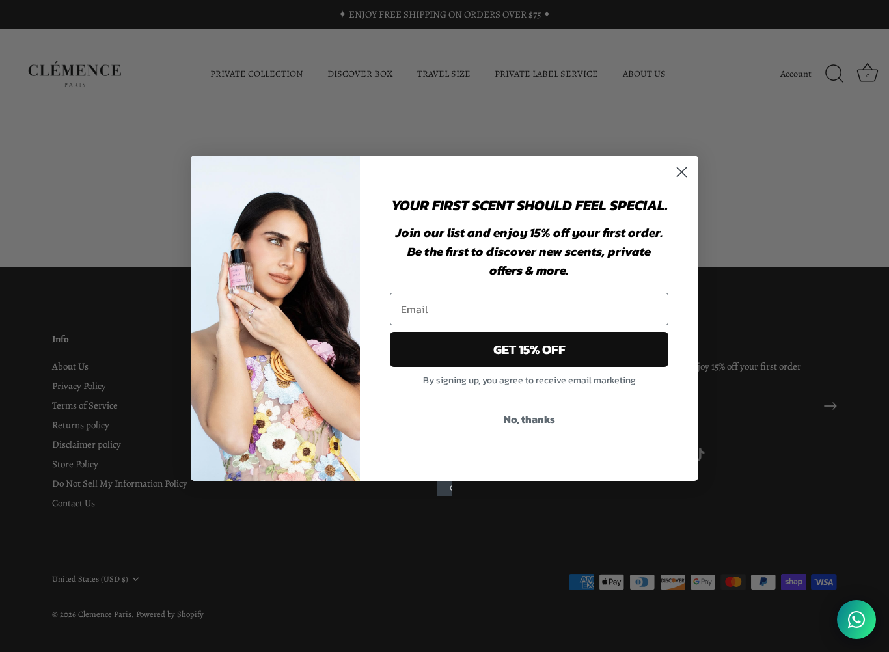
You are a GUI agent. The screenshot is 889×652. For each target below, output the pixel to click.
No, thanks (529, 419)
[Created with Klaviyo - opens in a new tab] (444, 488)
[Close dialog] (681, 172)
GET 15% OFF (529, 349)
